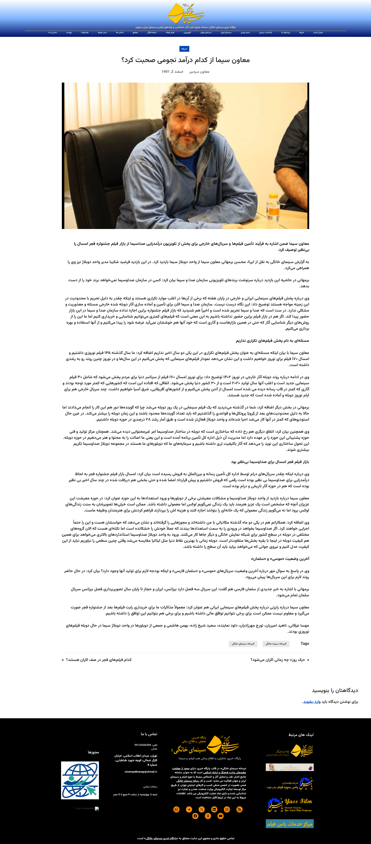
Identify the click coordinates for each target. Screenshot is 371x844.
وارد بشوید (312, 702)
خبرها (184, 49)
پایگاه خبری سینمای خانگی (161, 838)
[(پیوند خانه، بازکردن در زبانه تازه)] (185, 13)
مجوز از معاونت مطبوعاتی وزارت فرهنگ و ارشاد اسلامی (209, 770)
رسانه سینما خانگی (275, 644)
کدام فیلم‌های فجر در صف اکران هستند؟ (98, 660)
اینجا (220, 798)
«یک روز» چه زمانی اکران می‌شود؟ (278, 660)
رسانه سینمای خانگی (242, 644)
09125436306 (143, 745)
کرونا (251, 414)
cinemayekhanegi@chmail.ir (141, 772)
